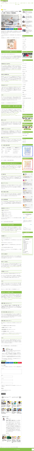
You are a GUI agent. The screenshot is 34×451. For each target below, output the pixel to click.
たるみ (23, 109)
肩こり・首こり (24, 65)
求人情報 (18, 4)
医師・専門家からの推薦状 (26, 133)
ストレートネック (25, 63)
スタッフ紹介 (24, 41)
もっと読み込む (27, 209)
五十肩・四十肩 (24, 67)
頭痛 (23, 61)
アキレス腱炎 (24, 84)
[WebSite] (7, 433)
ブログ (2, 9)
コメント (2, 368)
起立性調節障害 (24, 90)
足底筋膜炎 (24, 88)
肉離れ (23, 92)
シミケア (24, 111)
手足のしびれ (24, 69)
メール (2, 378)
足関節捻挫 (24, 86)
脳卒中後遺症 (24, 96)
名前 (2, 375)
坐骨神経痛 (24, 73)
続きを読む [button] (24, 185)
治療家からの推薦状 (25, 135)
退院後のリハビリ (25, 94)
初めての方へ (24, 37)
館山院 (16, 4)
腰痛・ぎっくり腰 (25, 71)
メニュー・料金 (24, 39)
